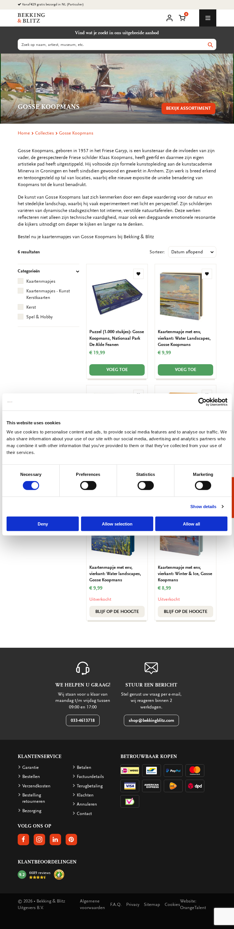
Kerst (31, 307)
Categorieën (29, 271)
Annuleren (87, 804)
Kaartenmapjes (40, 281)
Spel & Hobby (39, 316)
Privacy (132, 904)
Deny (43, 523)
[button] (182, 17)
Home (24, 133)
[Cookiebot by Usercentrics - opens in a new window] (202, 402)
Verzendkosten (36, 786)
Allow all (191, 523)
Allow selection (117, 523)
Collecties (44, 133)
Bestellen (31, 776)
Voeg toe (117, 369)
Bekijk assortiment (188, 108)
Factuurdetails (90, 776)
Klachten (85, 795)
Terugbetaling (90, 786)
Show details (203, 506)
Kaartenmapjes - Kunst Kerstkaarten (48, 294)
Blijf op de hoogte (117, 611)
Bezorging (31, 810)
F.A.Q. (116, 904)
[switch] (88, 485)
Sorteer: (157, 251)
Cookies (172, 904)
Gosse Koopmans (76, 133)
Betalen (84, 767)
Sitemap (152, 904)
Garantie (30, 767)
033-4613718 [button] (83, 720)
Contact (84, 813)
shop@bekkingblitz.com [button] (151, 720)
